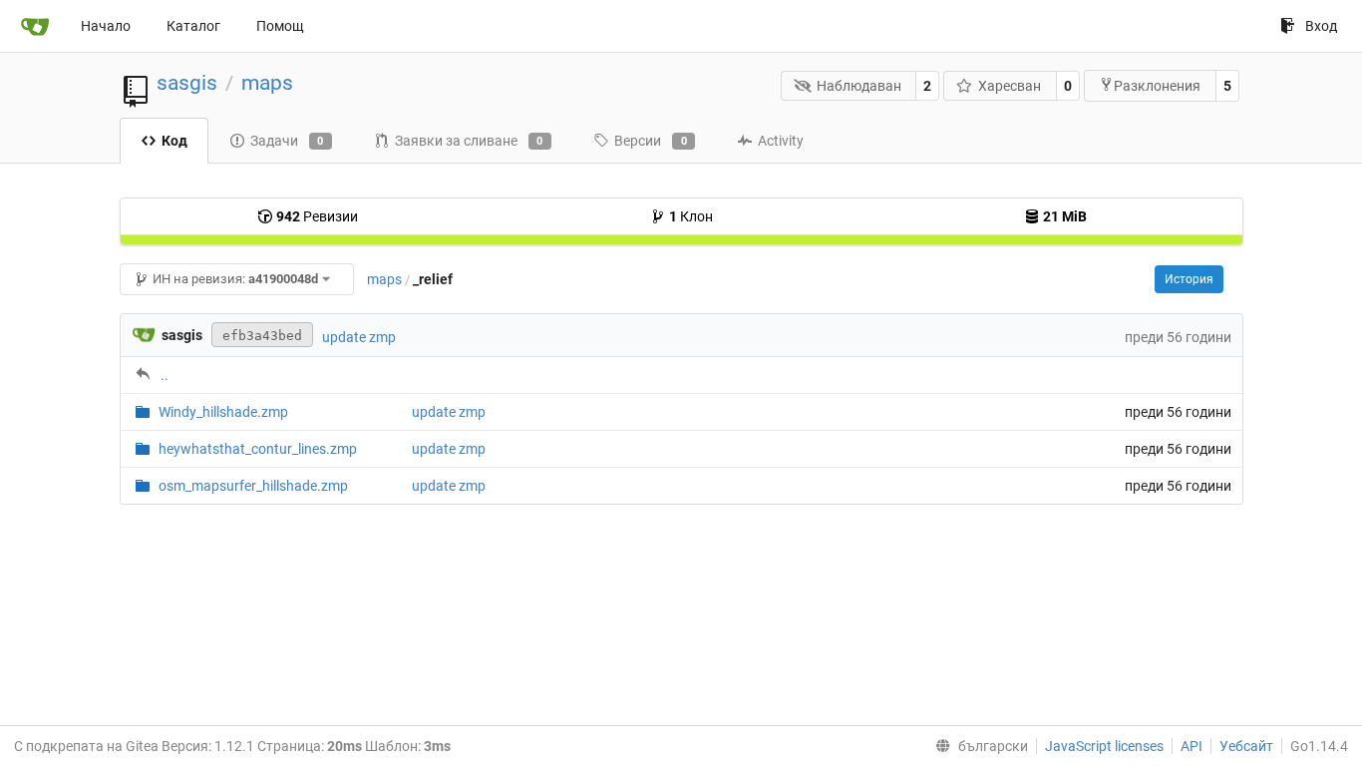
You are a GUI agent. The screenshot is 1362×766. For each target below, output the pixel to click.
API (1191, 746)
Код (174, 141)
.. (165, 375)
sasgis (187, 83)
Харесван (1009, 86)
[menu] (977, 746)
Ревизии (317, 216)
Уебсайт (1246, 746)
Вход (1321, 26)
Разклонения (1157, 86)
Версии (650, 141)
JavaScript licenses (1104, 746)
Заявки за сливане (469, 141)
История (1189, 279)
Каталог (193, 26)
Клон (691, 216)
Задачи (287, 141)
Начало (106, 26)
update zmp (359, 337)
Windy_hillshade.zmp (223, 412)
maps (267, 83)
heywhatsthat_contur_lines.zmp (258, 449)
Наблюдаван (859, 86)
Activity (781, 141)
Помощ (280, 26)
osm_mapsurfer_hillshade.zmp (253, 486)
